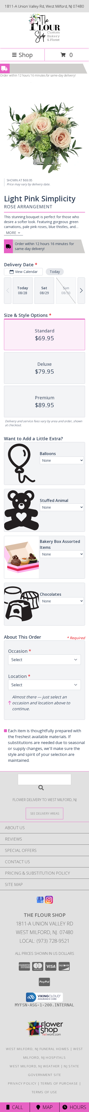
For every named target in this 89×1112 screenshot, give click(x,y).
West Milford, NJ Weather (35, 1066)
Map (46, 1107)
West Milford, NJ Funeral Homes (37, 1049)
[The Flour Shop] (44, 41)
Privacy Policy (22, 1083)
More (11, 232)
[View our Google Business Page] (40, 902)
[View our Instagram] (49, 902)
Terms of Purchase (59, 1083)
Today (55, 271)
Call (16, 1107)
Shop (26, 55)
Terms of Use (44, 1092)
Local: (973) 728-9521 (44, 941)
